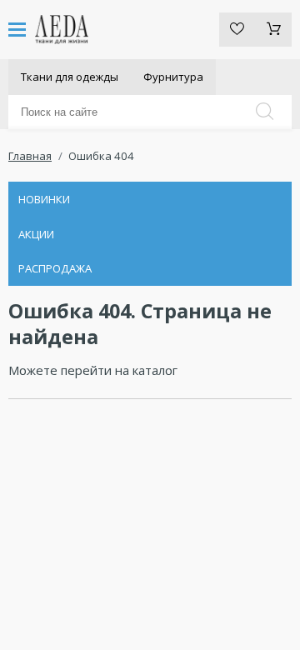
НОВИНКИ (44, 199)
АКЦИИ (36, 234)
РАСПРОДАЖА (55, 268)
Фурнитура (173, 76)
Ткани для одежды (69, 76)
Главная (30, 155)
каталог (155, 370)
